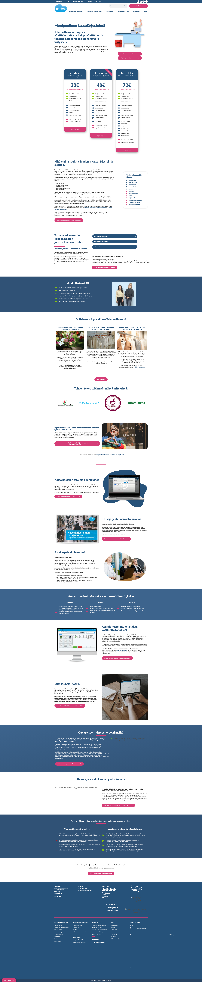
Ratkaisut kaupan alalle (76, 11)
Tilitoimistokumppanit (98, 942)
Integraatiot (95, 922)
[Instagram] (141, 1)
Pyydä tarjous (75, 129)
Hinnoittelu (121, 11)
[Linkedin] (143, 1)
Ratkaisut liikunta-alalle (95, 11)
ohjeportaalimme (121, 650)
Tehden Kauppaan (139, 367)
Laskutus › (57, 896)
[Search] (124, 6)
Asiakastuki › (58, 893)
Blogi (145, 11)
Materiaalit (136, 11)
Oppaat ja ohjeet (135, 922)
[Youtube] (146, 1)
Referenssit (110, 11)
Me (128, 11)
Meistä (113, 922)
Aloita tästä (137, 6)
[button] (56, 403)
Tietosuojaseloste (106, 980)
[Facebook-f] (138, 1)
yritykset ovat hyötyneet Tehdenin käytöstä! (110, 455)
